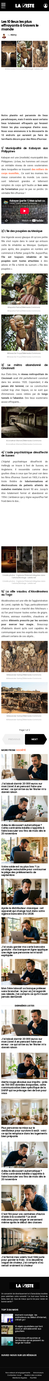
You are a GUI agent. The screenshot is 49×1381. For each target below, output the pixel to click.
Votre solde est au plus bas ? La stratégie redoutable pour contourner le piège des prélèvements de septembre (23, 871)
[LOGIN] (46, 5)
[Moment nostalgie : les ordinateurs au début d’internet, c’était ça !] (7, 1318)
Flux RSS (33, 1378)
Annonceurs (38, 1373)
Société (21, 750)
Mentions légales (20, 1378)
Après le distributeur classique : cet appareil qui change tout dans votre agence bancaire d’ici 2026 (23, 911)
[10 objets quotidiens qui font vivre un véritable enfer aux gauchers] (7, 1329)
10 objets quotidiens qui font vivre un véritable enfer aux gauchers (29, 1329)
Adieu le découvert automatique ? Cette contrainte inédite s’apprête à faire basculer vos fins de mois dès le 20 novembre (23, 829)
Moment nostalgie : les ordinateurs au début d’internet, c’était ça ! (31, 1317)
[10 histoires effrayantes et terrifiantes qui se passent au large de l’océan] (7, 1341)
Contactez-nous (14, 1375)
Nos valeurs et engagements (17, 1373)
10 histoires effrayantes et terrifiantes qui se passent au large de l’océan (29, 1340)
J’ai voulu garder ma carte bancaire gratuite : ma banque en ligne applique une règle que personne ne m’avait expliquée (24, 951)
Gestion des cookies (33, 1375)
